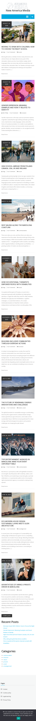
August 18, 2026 (6, 83)
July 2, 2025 (6, 378)
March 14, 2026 (6, 201)
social (20, 52)
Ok (18, 718)
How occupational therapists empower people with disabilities (16, 283)
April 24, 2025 (6, 561)
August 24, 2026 (6, 24)
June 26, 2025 (6, 435)
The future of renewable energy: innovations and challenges (16, 403)
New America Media (18, 10)
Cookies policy (7, 693)
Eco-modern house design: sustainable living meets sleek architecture (15, 523)
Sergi (4, 52)
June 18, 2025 (6, 494)
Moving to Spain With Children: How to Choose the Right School (17, 48)
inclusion (24, 113)
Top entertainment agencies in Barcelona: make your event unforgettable (15, 461)
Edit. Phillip (5, 113)
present (5, 662)
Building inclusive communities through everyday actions (15, 342)
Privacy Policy (7, 700)
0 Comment (12, 52)
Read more (4, 73)
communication (23, 230)
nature (20, 408)
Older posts (7, 616)
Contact (5, 689)
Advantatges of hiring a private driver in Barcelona (16, 586)
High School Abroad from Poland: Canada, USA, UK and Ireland (16, 167)
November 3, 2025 (6, 259)
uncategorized (22, 529)
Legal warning (7, 696)
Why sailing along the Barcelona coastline (15, 639)
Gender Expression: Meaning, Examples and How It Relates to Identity (15, 107)
